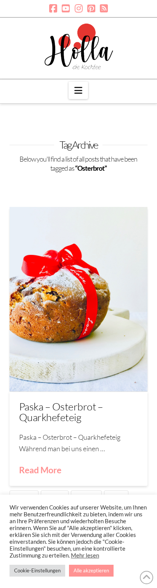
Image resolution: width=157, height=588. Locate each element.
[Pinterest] (91, 8)
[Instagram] (79, 8)
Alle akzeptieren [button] (91, 570)
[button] (78, 90)
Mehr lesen (85, 555)
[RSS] (104, 8)
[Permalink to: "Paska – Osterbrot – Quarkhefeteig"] (79, 299)
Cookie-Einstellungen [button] (37, 570)
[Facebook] (53, 8)
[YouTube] (66, 8)
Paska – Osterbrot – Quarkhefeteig (61, 411)
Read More (40, 470)
